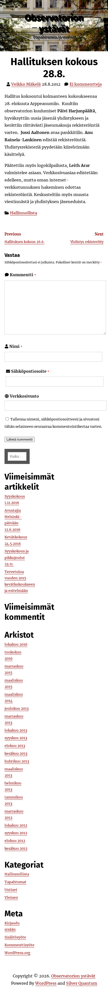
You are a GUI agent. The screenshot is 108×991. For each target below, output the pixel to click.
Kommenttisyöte (19, 945)
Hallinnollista (23, 212)
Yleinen (11, 897)
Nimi (15, 346)
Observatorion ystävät (54, 23)
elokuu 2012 (15, 840)
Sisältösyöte (15, 937)
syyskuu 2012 (16, 833)
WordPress (46, 983)
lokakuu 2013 (16, 730)
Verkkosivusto (24, 396)
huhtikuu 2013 (17, 761)
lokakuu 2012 (16, 825)
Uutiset (11, 889)
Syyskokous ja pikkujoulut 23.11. (17, 557)
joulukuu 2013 (17, 708)
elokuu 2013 (15, 745)
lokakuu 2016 (16, 644)
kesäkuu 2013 (16, 753)
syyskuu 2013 (16, 738)
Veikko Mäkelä (26, 84)
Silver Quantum (81, 983)
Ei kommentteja (86, 84)
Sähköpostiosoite (30, 371)
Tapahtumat (15, 882)
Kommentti (23, 274)
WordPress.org (17, 953)
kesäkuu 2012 (16, 848)
